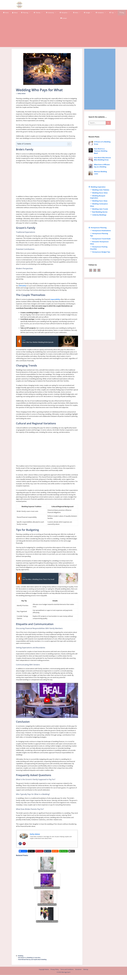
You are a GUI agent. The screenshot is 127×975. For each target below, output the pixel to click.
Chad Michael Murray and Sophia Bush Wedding (32, 959)
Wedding (20, 956)
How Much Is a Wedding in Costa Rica (29, 957)
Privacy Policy (55, 969)
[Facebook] (20, 843)
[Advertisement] (80, 4)
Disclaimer (78, 969)
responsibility (55, 299)
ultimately (22, 286)
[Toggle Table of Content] (68, 143)
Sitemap (85, 969)
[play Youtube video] (47, 700)
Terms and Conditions (67, 969)
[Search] (108, 123)
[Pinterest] (24, 843)
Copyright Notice (44, 969)
